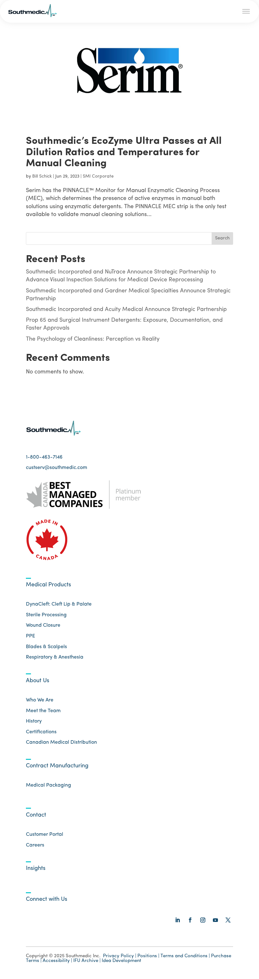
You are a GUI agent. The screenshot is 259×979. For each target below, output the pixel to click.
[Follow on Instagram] (203, 920)
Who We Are (39, 700)
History (34, 721)
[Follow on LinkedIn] (177, 920)
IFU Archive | (87, 960)
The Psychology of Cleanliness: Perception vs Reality (93, 339)
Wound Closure (43, 625)
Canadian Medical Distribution (61, 742)
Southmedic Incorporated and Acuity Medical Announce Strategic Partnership (126, 310)
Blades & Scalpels (46, 646)
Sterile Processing (46, 615)
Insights (35, 868)
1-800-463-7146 (44, 457)
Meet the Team (43, 710)
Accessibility (57, 960)
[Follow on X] (228, 920)
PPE (30, 636)
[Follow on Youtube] (215, 920)
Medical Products (48, 585)
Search (222, 238)
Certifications (41, 732)
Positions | (148, 956)
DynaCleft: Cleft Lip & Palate (59, 604)
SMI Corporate (98, 176)
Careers (35, 845)
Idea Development (121, 960)
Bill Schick (42, 176)
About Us (37, 681)
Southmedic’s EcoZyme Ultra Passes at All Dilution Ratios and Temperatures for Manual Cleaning (124, 152)
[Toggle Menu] (246, 11)
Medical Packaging (48, 785)
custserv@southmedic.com (56, 467)
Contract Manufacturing (57, 766)
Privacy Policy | (119, 956)
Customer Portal (44, 834)
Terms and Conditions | (185, 956)
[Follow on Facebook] (190, 920)
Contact (36, 815)
